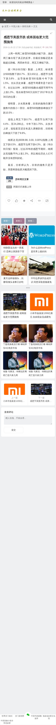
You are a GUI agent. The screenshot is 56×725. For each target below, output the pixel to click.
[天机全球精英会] (12, 10)
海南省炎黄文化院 (49, 717)
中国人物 (15, 26)
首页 (6, 26)
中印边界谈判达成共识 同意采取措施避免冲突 (41, 282)
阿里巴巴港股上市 (19, 186)
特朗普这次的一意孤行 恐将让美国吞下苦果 (13, 251)
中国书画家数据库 (36, 717)
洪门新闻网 (19, 716)
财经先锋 (26, 26)
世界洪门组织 (7, 716)
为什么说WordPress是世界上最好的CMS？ (41, 251)
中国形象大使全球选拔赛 (7, 722)
